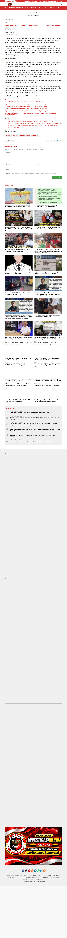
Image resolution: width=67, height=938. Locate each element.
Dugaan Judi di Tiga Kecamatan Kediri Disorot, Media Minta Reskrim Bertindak (18, 359)
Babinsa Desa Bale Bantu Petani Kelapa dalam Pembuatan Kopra (22, 135)
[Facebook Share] (47, 141)
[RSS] (44, 870)
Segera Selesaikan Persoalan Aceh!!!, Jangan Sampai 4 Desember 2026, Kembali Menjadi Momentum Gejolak (18, 338)
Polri (21, 877)
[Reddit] (32, 870)
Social (52, 877)
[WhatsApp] (38, 870)
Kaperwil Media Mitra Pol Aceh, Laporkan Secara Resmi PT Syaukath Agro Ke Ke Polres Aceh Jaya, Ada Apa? (18, 229)
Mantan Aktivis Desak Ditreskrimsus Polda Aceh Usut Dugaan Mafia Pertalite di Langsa (18, 400)
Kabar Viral (27, 877)
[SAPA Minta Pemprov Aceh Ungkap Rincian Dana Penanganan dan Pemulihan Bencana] (48, 306)
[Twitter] (26, 870)
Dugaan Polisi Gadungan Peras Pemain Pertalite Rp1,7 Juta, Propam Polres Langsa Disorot (18, 379)
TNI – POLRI (32, 875)
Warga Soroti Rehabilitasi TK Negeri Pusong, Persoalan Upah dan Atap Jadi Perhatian (27, 1)
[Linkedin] (35, 870)
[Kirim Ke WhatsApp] (61, 141)
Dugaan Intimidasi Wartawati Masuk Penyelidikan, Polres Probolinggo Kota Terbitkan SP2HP (47, 338)
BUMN (57, 877)
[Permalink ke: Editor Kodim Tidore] (6, 28)
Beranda (26, 875)
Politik (40, 877)
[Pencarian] (61, 4)
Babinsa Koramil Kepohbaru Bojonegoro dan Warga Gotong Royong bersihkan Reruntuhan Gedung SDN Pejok (35, 418)
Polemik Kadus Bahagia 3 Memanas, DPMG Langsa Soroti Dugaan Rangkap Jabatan (18, 272)
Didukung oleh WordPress (28, 881)
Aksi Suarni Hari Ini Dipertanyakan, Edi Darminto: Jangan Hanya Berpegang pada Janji (18, 250)
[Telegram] (41, 871)
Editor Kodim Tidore (12, 28)
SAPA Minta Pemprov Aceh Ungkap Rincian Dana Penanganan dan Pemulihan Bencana (47, 316)
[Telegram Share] (57, 141)
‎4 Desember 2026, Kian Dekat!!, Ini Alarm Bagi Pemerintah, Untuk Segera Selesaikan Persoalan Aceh (47, 379)
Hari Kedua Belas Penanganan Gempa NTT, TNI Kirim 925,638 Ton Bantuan (24, 101)
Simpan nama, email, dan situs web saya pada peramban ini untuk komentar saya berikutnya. (32, 173)
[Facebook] (23, 870)
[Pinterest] (29, 870)
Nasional (58, 875)
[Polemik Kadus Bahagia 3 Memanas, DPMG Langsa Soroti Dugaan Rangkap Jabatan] (19, 263)
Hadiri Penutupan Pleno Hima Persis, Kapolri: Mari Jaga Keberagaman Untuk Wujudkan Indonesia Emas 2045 (35, 430)
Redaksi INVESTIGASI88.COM (14, 875)
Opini (17, 877)
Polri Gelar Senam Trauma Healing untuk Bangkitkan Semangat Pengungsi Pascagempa (35, 123)
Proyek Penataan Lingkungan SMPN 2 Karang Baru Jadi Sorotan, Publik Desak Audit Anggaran (47, 272)
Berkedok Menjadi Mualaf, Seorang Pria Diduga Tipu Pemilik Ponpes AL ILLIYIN (30, 441)
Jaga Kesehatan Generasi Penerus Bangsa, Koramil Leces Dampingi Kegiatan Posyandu (26, 111)
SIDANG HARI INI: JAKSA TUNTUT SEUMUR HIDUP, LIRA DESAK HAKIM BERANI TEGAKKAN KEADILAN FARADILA (48, 251)
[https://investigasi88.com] (10, 4)
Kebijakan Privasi (40, 879)
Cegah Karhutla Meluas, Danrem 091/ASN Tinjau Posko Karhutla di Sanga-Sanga (25, 104)
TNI (6, 22)
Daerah (49, 875)
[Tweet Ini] (51, 141)
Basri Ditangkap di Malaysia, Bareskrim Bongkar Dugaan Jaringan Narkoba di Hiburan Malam (46, 400)
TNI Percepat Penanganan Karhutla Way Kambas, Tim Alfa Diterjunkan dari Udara (26, 108)
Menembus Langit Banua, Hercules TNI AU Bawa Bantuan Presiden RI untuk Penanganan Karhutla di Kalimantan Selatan (30, 114)
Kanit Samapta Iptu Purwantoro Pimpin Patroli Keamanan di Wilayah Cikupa (30, 412)
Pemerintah (11, 877)
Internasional (46, 877)
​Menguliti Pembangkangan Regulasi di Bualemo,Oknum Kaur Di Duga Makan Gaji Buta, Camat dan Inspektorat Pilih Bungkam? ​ (47, 294)
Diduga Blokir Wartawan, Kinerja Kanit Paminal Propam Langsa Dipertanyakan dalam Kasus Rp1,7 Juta (18, 207)
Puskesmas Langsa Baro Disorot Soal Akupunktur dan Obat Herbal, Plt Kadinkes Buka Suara (47, 359)
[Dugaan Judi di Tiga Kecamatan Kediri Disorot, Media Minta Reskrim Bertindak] (19, 349)
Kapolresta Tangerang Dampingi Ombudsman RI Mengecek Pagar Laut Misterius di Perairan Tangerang (33, 436)
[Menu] (6, 4)
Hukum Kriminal (42, 875)
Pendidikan (34, 877)
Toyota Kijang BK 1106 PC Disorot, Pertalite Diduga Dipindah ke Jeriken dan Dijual (18, 293)
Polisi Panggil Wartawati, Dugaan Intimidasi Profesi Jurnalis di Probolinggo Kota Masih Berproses (47, 228)
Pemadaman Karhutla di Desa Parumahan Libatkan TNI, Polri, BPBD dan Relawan (26, 106)
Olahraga (24, 879)
